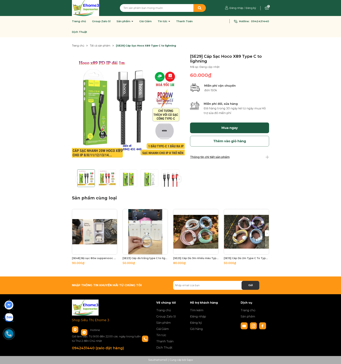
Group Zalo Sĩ (101, 21)
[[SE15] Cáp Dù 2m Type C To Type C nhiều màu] (246, 232)
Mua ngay (229, 128)
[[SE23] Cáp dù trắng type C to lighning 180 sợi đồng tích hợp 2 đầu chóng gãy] (145, 232)
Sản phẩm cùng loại (94, 197)
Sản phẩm (124, 21)
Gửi (250, 285)
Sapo (190, 360)
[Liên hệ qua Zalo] (8, 317)
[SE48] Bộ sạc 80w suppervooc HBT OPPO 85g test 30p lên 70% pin (94, 258)
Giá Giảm (145, 21)
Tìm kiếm (196, 310)
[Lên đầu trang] (334, 357)
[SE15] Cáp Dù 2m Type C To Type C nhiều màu (246, 258)
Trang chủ (79, 21)
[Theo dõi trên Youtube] (244, 325)
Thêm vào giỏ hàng (97, 251)
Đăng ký (251, 8)
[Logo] (85, 7)
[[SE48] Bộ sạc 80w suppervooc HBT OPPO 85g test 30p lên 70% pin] (94, 232)
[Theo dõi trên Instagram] (254, 325)
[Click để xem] (128, 110)
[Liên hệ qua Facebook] (8, 305)
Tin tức (163, 21)
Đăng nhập (236, 8)
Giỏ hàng (196, 329)
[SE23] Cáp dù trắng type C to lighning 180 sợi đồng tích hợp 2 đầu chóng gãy (145, 258)
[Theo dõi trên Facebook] (262, 325)
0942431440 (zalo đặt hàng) (98, 348)
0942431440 (260, 21)
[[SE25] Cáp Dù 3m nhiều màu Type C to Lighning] (195, 232)
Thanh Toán (184, 21)
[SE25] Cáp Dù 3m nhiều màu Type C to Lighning (195, 258)
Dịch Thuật (79, 32)
